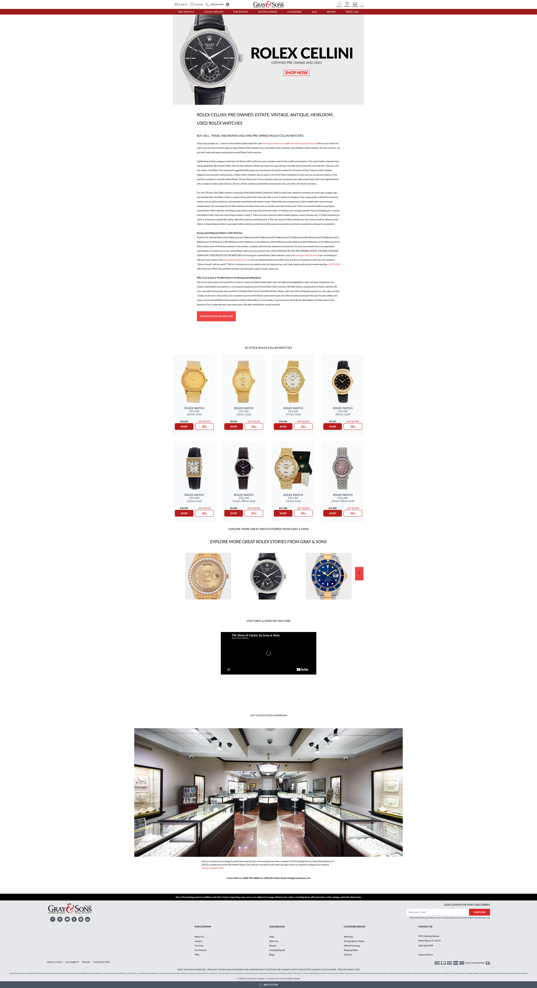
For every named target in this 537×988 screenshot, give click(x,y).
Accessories (294, 11)
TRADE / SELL (352, 11)
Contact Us (425, 926)
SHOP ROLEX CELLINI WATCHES (216, 316)
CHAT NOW (334, 264)
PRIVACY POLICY (55, 962)
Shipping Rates (351, 950)
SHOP (184, 426)
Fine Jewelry (240, 11)
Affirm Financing (352, 945)
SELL (204, 426)
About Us (199, 936)
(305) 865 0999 (425, 945)
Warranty (348, 936)
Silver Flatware (267, 11)
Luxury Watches (213, 11)
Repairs (331, 11)
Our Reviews (201, 950)
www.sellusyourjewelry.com (303, 143)
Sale (314, 11)
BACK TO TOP (271, 984)
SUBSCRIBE (480, 912)
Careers (198, 941)
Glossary (348, 954)
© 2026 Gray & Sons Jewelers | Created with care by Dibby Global (268, 978)
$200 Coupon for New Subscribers (467, 904)
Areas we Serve (425, 954)
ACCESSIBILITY (72, 962)
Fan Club (199, 945)
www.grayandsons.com (274, 143)
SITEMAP (86, 962)
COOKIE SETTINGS (101, 962)
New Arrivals (186, 11)
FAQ (197, 954)
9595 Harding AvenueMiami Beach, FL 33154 (429, 938)
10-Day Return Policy (354, 941)
